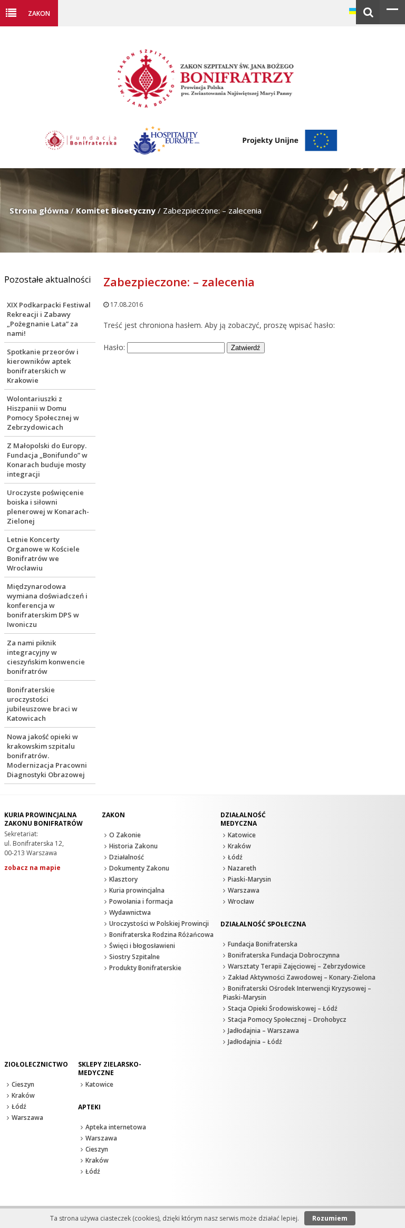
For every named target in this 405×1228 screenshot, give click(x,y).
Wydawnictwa (130, 912)
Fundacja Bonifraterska (262, 944)
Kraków (239, 846)
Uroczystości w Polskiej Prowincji (159, 923)
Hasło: (115, 347)
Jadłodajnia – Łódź (255, 1041)
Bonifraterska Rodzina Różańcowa (161, 934)
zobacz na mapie (32, 867)
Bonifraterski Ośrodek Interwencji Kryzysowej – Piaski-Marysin (297, 993)
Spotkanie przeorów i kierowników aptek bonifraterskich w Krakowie (43, 366)
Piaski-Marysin (249, 879)
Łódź (235, 857)
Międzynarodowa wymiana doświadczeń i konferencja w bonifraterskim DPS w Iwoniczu (47, 605)
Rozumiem (330, 1218)
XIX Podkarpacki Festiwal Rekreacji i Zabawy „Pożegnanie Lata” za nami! (49, 319)
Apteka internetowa (115, 1127)
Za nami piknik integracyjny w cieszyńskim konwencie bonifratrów (46, 657)
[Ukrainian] (354, 11)
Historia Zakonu (133, 846)
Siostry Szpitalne (134, 956)
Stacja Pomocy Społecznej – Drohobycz (287, 1019)
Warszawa (243, 890)
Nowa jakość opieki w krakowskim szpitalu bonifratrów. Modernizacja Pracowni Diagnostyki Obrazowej (47, 755)
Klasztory (123, 879)
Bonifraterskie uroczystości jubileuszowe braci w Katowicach (42, 704)
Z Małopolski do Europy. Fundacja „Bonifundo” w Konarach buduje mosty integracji (47, 460)
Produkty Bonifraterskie (145, 967)
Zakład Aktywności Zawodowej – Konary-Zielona (301, 977)
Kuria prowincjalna (137, 890)
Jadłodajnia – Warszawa (263, 1030)
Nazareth (242, 868)
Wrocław (241, 901)
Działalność (126, 857)
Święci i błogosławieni (142, 945)
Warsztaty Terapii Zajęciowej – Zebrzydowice (296, 966)
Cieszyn (23, 1084)
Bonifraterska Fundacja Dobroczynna (284, 955)
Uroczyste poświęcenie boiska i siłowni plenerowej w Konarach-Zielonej (48, 507)
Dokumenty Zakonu (139, 868)
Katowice (242, 834)
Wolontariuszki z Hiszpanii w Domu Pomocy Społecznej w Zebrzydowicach (43, 413)
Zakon (39, 13)
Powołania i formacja (141, 901)
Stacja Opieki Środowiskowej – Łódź (283, 1008)
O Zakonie (125, 834)
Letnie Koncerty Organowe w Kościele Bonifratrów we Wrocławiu (43, 554)
